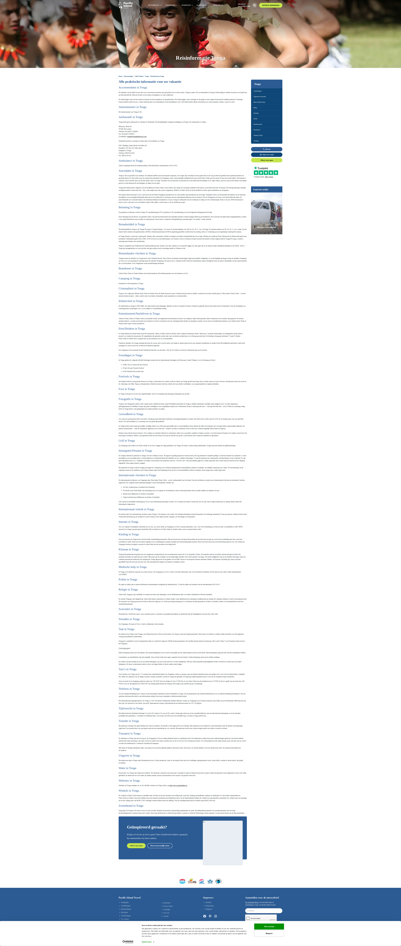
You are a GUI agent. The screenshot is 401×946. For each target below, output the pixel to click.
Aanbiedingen (258, 91)
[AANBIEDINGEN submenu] (208, 5)
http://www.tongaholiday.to (178, 785)
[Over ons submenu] (222, 5)
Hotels (255, 119)
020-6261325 (242, 4)
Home (120, 76)
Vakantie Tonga (258, 135)
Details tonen (147, 942)
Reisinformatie (258, 124)
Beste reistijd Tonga (259, 102)
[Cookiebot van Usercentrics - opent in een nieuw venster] (128, 941)
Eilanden (256, 113)
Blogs (255, 107)
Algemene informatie (260, 96)
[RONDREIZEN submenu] (192, 5)
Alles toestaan (269, 926)
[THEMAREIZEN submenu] (177, 5)
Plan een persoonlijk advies (159, 846)
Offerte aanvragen (266, 160)
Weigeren (269, 933)
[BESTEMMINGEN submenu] (160, 5)
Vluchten (256, 141)
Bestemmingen (128, 76)
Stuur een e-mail (268, 154)
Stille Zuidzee (139, 76)
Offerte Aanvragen (270, 5)
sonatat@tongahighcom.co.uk (137, 136)
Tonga (147, 76)
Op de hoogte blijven (252, 902)
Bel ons (267, 149)
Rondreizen (257, 130)
